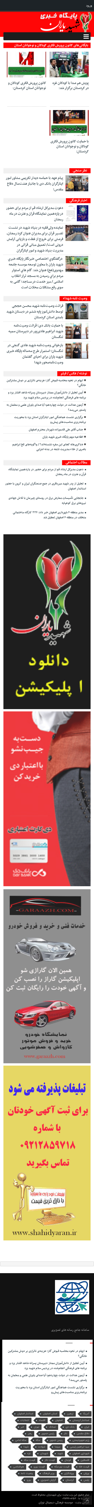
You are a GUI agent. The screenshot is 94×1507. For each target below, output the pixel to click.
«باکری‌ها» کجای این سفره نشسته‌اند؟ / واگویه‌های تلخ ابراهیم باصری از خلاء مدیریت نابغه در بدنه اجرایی (49, 447)
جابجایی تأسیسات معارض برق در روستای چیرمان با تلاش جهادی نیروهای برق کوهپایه (47, 500)
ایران (86, 1427)
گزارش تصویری (48, 1480)
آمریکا (86, 1414)
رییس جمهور (56, 1440)
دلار (65, 1434)
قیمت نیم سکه (61, 1467)
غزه (29, 1454)
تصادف (52, 1427)
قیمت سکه (29, 1460)
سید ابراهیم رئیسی (79, 1447)
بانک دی (70, 1427)
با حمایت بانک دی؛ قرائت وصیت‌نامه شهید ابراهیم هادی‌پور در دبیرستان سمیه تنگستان (35, 331)
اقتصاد (42, 1420)
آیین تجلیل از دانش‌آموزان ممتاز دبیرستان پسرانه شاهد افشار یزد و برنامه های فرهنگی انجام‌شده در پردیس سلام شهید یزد (47, 395)
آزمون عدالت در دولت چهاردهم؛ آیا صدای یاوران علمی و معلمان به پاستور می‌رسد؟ (46, 407)
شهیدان (44, 1454)
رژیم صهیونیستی (80, 1440)
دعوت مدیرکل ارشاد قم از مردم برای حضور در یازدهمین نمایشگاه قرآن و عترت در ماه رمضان (34, 213)
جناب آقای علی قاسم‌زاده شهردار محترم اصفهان (56, 429)
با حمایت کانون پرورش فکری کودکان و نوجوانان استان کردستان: (69, 146)
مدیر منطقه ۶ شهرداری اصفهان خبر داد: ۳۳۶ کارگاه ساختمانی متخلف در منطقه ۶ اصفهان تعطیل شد (49, 515)
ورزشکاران (69, 1473)
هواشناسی (18, 1467)
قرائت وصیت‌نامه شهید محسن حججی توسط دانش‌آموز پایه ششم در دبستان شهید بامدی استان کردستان (34, 311)
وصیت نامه (27, 1473)
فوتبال (67, 1460)
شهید (60, 1454)
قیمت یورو (39, 1467)
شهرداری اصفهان (80, 1454)
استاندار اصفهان (25, 1414)
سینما (57, 1447)
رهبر (30, 1434)
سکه (38, 1440)
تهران (36, 1427)
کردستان (69, 1480)
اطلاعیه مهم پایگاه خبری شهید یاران (62, 437)
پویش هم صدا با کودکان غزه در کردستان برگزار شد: (70, 85)
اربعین (70, 1414)
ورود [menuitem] (89, 5)
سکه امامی (20, 1440)
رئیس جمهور (48, 1434)
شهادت (41, 1447)
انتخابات (24, 1420)
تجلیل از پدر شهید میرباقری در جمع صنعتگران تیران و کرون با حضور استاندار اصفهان (45, 486)
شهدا (26, 1447)
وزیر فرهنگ (48, 1473)
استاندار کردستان (80, 1420)
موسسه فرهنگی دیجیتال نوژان (56, 1502)
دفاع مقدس (83, 1434)
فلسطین (85, 1460)
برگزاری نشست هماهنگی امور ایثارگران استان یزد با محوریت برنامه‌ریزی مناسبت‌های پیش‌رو (50, 420)
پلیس (86, 1480)
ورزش (86, 1473)
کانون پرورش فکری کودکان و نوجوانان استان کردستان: (27, 85)
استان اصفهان (50, 1414)
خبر (22, 1427)
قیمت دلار (50, 1460)
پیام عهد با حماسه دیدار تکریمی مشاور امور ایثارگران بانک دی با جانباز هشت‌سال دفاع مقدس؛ (34, 183)
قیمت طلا (84, 1467)
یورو (29, 1480)
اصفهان (59, 1420)
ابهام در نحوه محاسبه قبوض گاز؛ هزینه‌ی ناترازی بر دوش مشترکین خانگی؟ (46, 383)
